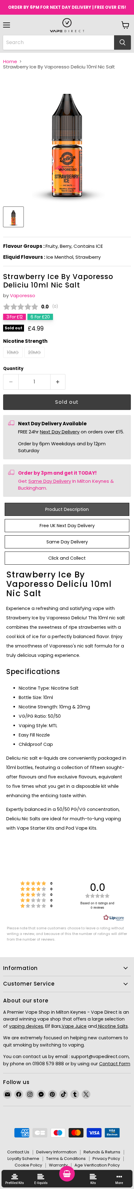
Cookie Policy (28, 1165)
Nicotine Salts (112, 1026)
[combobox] (58, 42)
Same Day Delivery (49, 481)
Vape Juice (74, 1026)
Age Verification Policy (97, 1165)
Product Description (67, 509)
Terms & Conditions (66, 1159)
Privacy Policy (106, 1159)
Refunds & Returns (102, 1152)
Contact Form (114, 1064)
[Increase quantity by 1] (58, 382)
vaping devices (26, 1026)
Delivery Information (56, 1152)
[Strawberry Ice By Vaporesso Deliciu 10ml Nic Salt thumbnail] (13, 217)
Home (10, 61)
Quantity (13, 368)
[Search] (122, 42)
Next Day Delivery (59, 431)
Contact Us (18, 1152)
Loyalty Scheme (23, 1159)
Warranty (58, 1165)
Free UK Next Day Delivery (67, 525)
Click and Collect (67, 558)
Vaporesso (22, 295)
